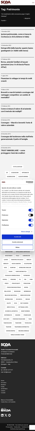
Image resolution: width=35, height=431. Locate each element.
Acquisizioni (14, 172)
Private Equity (16, 283)
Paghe (10, 271)
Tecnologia (28, 323)
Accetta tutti (17, 236)
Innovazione (9, 251)
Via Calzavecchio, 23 (7, 360)
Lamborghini (26, 255)
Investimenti (8, 255)
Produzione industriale (14, 287)
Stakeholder (27, 315)
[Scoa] (6, 2)
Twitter (6, 415)
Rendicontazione (25, 295)
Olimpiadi (13, 267)
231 (7, 172)
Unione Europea (10, 330)
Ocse (5, 267)
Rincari (28, 299)
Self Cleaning (24, 303)
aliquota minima (23, 176)
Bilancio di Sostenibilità (7, 400)
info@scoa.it (7, 372)
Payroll (5, 279)
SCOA (15, 303)
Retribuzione (9, 299)
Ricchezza (19, 299)
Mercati (29, 259)
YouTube (9, 415)
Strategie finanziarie (19, 319)
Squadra (17, 315)
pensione (13, 279)
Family (2, 386)
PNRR (31, 279)
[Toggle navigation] (33, 2)
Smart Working (25, 311)
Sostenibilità (8, 315)
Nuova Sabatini (16, 263)
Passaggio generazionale (12, 275)
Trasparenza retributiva (22, 326)
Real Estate (7, 291)
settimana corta (23, 307)
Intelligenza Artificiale (23, 251)
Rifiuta (17, 247)
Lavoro (6, 259)
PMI (25, 279)
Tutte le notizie (17, 166)
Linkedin (2, 415)
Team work (18, 323)
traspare (8, 326)
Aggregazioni (11, 176)
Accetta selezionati (17, 242)
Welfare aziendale (23, 330)
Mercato (5, 263)
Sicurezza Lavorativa (11, 311)
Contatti (3, 392)
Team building (8, 323)
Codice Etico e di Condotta (8, 402)
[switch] (30, 215)
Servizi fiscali (11, 307)
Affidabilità (25, 172)
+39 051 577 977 (8, 370)
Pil (20, 279)
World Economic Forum (17, 334)
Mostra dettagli (25, 231)
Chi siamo (3, 382)
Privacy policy (9, 427)
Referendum (27, 291)
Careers (3, 390)
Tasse (30, 319)
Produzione (27, 283)
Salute (9, 303)
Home (2, 380)
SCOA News (4, 388)
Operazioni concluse (25, 267)
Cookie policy (17, 427)
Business (3, 384)
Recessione (17, 291)
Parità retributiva (21, 271)
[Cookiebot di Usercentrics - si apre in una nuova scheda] (26, 182)
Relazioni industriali (11, 295)
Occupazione (28, 263)
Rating (26, 287)
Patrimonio (26, 275)
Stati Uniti (6, 319)
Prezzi (6, 283)
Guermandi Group (20, 429)
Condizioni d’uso (26, 427)
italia (17, 255)
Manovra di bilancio (17, 259)
